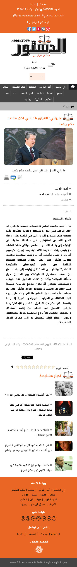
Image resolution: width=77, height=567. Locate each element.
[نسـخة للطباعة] (6, 179)
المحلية (32, 87)
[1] (53, 367)
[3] (45, 367)
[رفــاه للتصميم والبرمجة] (39, 552)
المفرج (48, 99)
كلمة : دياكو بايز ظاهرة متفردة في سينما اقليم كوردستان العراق (31, 468)
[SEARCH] (28, 22)
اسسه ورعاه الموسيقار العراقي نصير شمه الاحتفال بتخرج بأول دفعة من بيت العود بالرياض (30, 409)
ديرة (15, 93)
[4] (41, 367)
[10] (18, 367)
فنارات (6, 87)
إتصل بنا (34, 4)
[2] (49, 367)
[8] (26, 367)
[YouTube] (38, 29)
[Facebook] (29, 29)
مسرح (59, 93)
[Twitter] (34, 29)
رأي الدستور (60, 87)
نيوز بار (28, 99)
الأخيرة (38, 99)
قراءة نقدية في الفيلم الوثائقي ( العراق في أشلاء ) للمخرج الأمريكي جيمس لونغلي (28, 448)
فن (7, 93)
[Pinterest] (23, 518)
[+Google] (48, 29)
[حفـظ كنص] (20, 179)
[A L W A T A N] (38, 45)
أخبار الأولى (45, 87)
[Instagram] (43, 29)
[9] (22, 367)
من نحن (43, 4)
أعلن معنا (33, 534)
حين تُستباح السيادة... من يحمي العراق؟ (27, 394)
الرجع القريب (27, 93)
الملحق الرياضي (38, 504)
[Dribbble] (28, 518)
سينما (50, 93)
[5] (37, 367)
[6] (33, 367)
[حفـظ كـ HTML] (13, 179)
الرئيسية (55, 534)
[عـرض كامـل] (64, 394)
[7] (30, 367)
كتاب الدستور (18, 87)
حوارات (40, 93)
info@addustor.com (28, 15)
